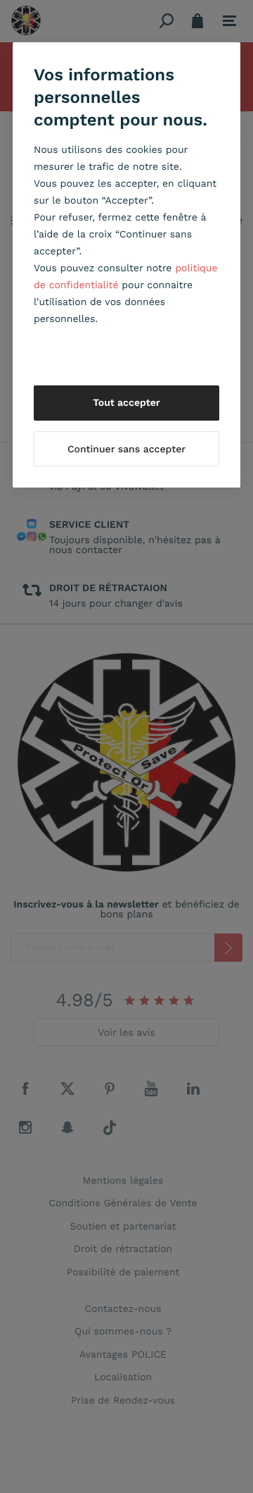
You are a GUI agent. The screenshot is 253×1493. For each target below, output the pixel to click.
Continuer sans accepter (126, 449)
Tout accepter (126, 403)
